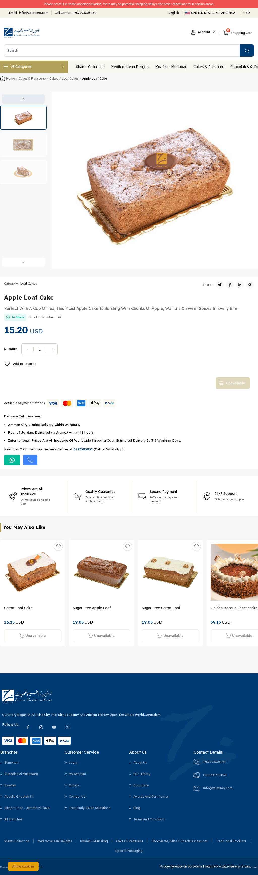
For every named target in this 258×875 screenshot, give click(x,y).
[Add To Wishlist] (58, 546)
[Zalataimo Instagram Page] (41, 727)
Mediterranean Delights (130, 66)
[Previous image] (23, 99)
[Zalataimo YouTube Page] (54, 727)
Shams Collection (90, 66)
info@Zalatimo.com (33, 13)
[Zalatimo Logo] (22, 33)
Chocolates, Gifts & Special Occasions (179, 841)
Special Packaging (129, 851)
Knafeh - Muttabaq (171, 66)
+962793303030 (84, 13)
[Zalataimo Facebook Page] (28, 727)
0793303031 (83, 449)
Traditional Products (231, 841)
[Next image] (23, 262)
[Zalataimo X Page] (67, 727)
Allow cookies (23, 866)
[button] (23, 118)
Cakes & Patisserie (209, 66)
